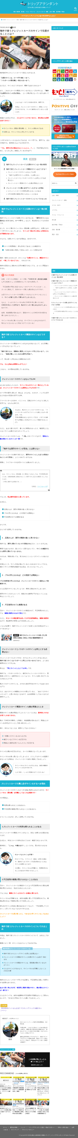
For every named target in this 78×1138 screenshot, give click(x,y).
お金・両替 (52, 11)
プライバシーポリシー (28, 1129)
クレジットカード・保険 (42, 11)
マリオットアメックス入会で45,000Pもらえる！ (39, 16)
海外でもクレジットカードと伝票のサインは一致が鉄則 (25, 164)
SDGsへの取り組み (63, 1127)
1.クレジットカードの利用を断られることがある (24, 191)
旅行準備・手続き (60, 11)
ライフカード (41, 486)
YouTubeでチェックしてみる (65, 174)
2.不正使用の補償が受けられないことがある (23, 194)
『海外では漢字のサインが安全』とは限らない (24, 175)
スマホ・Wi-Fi (56, 205)
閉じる (33, 159)
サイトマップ (15, 1129)
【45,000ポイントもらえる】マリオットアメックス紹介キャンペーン (21, 1009)
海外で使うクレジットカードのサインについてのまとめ (25, 198)
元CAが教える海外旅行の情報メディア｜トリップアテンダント (45, 1135)
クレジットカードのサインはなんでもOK (22, 172)
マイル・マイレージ (30, 11)
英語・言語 (55, 234)
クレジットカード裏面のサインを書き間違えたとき (25, 183)
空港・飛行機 (16, 11)
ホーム (5, 1127)
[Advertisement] (64, 43)
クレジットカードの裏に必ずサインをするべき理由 (23, 188)
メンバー (23, 1127)
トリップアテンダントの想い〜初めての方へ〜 (42, 1127)
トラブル (54, 210)
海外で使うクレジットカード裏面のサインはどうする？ (25, 169)
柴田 (10, 1039)
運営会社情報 (13, 1127)
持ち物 (22, 11)
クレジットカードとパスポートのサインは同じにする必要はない (27, 179)
